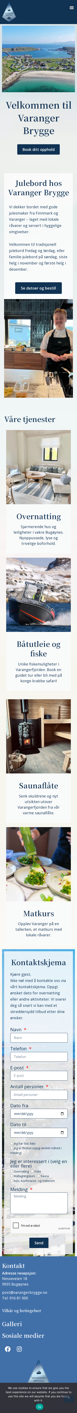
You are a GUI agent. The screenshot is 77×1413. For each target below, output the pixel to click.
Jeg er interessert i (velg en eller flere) (38, 1164)
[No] (69, 1399)
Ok (39, 1406)
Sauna (45, 1176)
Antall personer (27, 1087)
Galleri (12, 1324)
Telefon (19, 1049)
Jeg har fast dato (25, 1143)
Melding (19, 1189)
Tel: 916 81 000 (15, 1297)
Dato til (18, 1125)
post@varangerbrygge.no (24, 1292)
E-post (17, 1068)
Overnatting (21, 1171)
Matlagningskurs (24, 1176)
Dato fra (19, 1106)
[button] (71, 7)
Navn (16, 1030)
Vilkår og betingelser (21, 1310)
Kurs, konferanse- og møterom (34, 1181)
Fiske (37, 1171)
